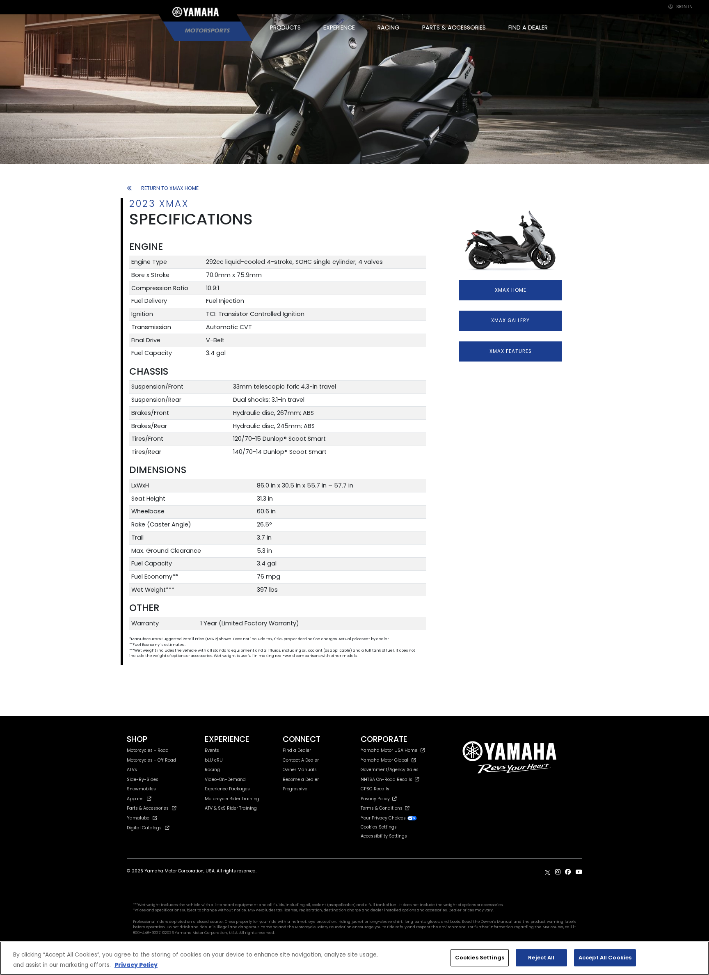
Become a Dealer (301, 779)
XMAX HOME (510, 290)
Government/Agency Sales (390, 770)
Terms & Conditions (383, 808)
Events (212, 750)
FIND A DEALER (528, 27)
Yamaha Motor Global (384, 760)
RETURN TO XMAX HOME (170, 188)
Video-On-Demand (225, 779)
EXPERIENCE (339, 27)
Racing (212, 770)
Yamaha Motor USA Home (389, 750)
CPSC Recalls (375, 789)
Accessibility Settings (384, 836)
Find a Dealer (297, 750)
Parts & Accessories (148, 808)
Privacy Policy (376, 799)
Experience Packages (227, 789)
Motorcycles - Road (148, 750)
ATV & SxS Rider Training (231, 808)
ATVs (132, 770)
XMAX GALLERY (510, 320)
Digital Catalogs (144, 828)
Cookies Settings (479, 957)
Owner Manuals (300, 770)
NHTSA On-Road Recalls (388, 779)
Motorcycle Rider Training (232, 799)
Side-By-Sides (142, 779)
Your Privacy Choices (384, 818)
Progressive (295, 789)
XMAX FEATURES (510, 351)
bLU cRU (214, 760)
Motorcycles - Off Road (151, 760)
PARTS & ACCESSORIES (454, 27)
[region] (354, 958)
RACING (388, 27)
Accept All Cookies (605, 957)
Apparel (135, 799)
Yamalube (138, 818)
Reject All (541, 957)
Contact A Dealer (301, 760)
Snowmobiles (141, 789)
